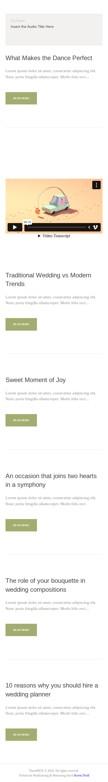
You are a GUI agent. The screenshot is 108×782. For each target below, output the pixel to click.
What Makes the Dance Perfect (49, 57)
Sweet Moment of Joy (36, 379)
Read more (21, 98)
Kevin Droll (81, 775)
